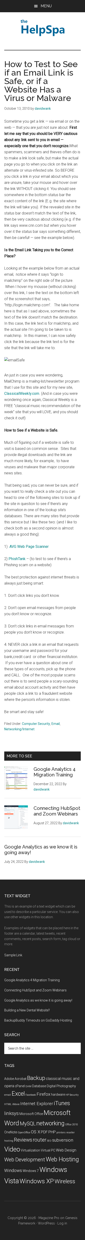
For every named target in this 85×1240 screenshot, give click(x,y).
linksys (11, 1113)
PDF (44, 1132)
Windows (13, 1170)
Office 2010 (71, 1124)
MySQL (28, 1124)
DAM (28, 1086)
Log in (62, 1223)
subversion (62, 1140)
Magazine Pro (48, 1218)
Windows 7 (31, 1171)
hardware (58, 1094)
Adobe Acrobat (15, 1079)
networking (50, 1123)
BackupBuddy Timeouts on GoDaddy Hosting (38, 1020)
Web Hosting (62, 1159)
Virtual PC (48, 1150)
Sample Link (13, 955)
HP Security (72, 1094)
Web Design (66, 1150)
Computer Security (36, 724)
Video (12, 1149)
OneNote (10, 1132)
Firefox (43, 1094)
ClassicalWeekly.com (21, 393)
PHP (52, 1132)
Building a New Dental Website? (27, 1010)
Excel (18, 1093)
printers (61, 1132)
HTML (8, 1104)
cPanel (20, 1086)
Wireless (65, 1181)
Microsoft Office (31, 1114)
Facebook (31, 1094)
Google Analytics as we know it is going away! (38, 1000)
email (7, 1094)
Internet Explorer (36, 1103)
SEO (49, 1140)
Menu (46, 6)
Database (39, 1086)
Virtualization (30, 1150)
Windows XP (37, 1181)
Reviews (23, 1140)
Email (55, 724)
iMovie (16, 1104)
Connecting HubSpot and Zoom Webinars (57, 811)
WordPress (46, 1223)
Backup (36, 1078)
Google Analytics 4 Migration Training (55, 772)
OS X (35, 1132)
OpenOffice (24, 1132)
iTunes (62, 1103)
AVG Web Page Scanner (29, 546)
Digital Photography (61, 1086)
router (39, 1140)
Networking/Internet (19, 729)
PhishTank (17, 559)
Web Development (24, 1160)
